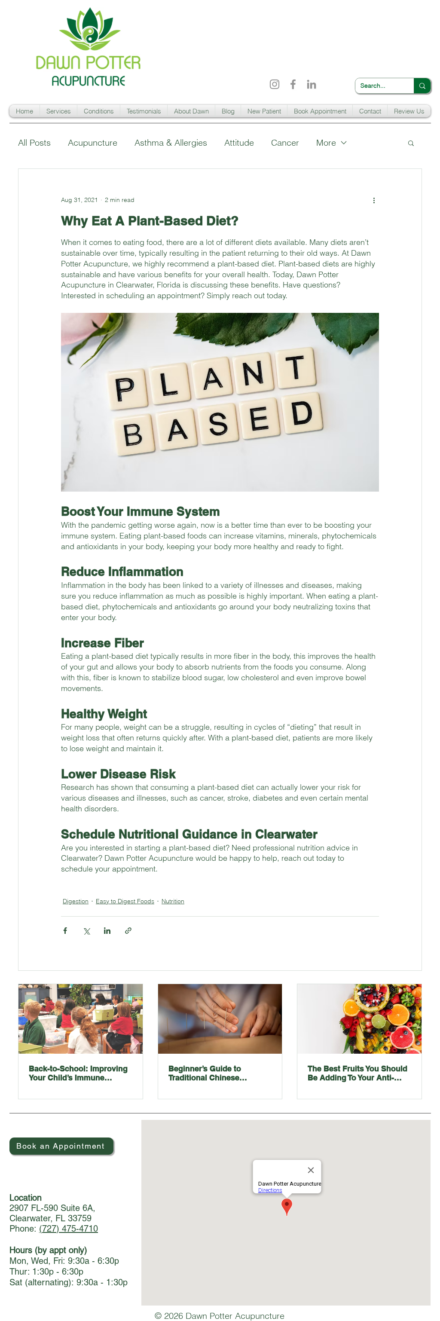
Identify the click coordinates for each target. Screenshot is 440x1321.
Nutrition (173, 901)
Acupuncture (92, 142)
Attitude (239, 142)
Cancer (285, 142)
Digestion (76, 901)
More (326, 142)
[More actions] (374, 200)
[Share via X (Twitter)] (86, 931)
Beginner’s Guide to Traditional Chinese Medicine (204, 1073)
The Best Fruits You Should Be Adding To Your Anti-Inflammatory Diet (357, 1073)
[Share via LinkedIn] (107, 931)
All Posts (34, 142)
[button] (58, 111)
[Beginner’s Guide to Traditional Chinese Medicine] (220, 1019)
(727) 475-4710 (68, 1228)
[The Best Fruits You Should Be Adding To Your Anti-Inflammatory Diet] (359, 1019)
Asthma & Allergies (170, 142)
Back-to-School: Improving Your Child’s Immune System (78, 1073)
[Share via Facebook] (65, 931)
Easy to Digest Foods (125, 901)
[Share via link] (128, 931)
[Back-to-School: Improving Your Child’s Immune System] (80, 1019)
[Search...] (422, 85)
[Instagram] (274, 84)
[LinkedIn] (311, 84)
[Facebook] (293, 84)
